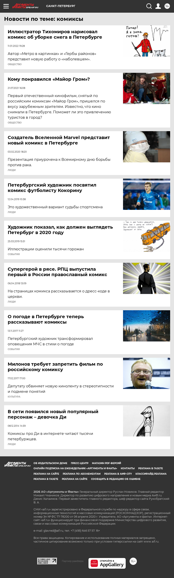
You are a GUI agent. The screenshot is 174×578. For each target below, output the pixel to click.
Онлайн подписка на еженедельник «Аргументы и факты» (75, 468)
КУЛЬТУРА (14, 397)
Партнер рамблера (72, 561)
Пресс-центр (79, 463)
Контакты (128, 468)
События (14, 254)
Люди (12, 170)
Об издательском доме (50, 463)
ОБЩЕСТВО (15, 64)
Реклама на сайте (46, 473)
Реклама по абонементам (82, 473)
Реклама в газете (150, 468)
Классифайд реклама (151, 473)
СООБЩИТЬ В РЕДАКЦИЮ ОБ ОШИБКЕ (115, 479)
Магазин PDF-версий (106, 463)
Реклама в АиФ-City (118, 473)
